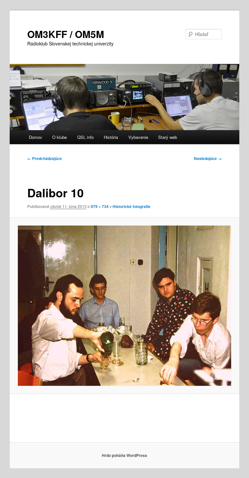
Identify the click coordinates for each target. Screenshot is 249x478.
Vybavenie (138, 137)
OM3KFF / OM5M (65, 34)
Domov (35, 137)
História (111, 137)
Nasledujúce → (208, 158)
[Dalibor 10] (124, 306)
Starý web (167, 137)
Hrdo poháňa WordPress (124, 455)
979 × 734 (100, 206)
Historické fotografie (131, 206)
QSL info (85, 137)
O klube (59, 137)
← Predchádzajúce (44, 158)
